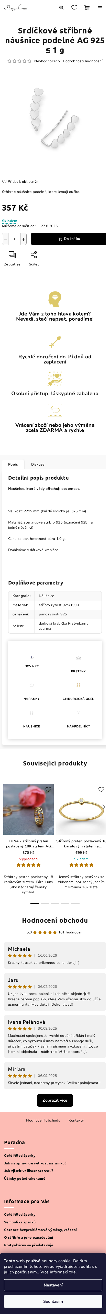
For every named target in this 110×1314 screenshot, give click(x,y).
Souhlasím (53, 1301)
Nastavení (53, 1285)
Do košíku (72, 238)
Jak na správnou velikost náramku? (35, 1163)
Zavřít (45, 256)
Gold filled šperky (20, 1155)
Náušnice (46, 595)
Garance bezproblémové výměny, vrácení (40, 1229)
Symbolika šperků (20, 1222)
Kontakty (76, 1120)
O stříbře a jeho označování (28, 1237)
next (104, 807)
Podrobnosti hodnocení (82, 61)
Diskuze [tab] (38, 464)
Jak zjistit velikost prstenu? (28, 1170)
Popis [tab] (13, 464)
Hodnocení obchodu (55, 920)
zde (72, 1272)
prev (6, 807)
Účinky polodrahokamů (24, 1178)
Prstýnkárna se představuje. (29, 1245)
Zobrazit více (54, 1100)
